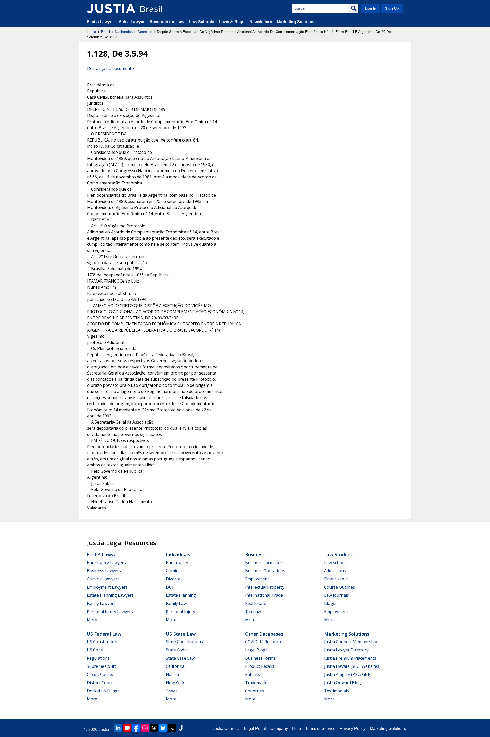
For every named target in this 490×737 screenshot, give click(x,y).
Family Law (176, 603)
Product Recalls (259, 666)
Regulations (98, 658)
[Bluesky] (163, 728)
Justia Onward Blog (342, 682)
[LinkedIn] (118, 728)
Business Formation (264, 562)
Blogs (329, 603)
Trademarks (256, 682)
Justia (91, 32)
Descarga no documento (110, 68)
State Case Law (180, 658)
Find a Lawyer (100, 22)
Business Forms (260, 658)
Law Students (339, 554)
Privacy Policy (352, 728)
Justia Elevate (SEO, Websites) (352, 666)
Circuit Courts (100, 674)
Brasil (105, 32)
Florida (172, 674)
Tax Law (253, 611)
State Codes (177, 650)
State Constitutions (184, 642)
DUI (169, 587)
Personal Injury (180, 611)
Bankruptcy (177, 562)
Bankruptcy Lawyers (106, 562)
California (175, 666)
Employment (257, 579)
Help (296, 728)
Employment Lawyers (107, 587)
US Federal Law (104, 634)
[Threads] (154, 728)
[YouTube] (127, 728)
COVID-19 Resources (265, 642)
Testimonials (336, 691)
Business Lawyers (104, 571)
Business (255, 554)
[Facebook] (136, 728)
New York (175, 682)
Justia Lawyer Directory (346, 650)
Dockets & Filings (103, 691)
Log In (370, 8)
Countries (254, 691)
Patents (252, 674)
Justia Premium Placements (350, 658)
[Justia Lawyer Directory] (181, 728)
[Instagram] (145, 728)
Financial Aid (336, 579)
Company (279, 728)
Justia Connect (226, 728)
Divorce (173, 579)
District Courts (101, 682)
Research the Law (167, 22)
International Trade (264, 595)
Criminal (174, 571)
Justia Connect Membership (350, 642)
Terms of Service (320, 728)
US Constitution (102, 642)
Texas (171, 691)
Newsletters (260, 22)
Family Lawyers (101, 603)
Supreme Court (101, 666)
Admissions (335, 571)
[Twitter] (172, 728)
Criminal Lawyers (103, 579)
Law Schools (201, 22)
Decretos (145, 32)
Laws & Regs (231, 22)
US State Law (181, 634)
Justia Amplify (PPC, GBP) (348, 674)
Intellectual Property (264, 587)
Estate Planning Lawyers (110, 595)
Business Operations (265, 571)
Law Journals (336, 595)
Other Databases (264, 634)
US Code (95, 650)
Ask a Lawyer (132, 22)
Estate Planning (181, 595)
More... (93, 620)
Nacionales (124, 32)
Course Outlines (339, 587)
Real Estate (255, 603)
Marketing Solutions (296, 22)
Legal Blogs (256, 650)
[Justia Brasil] (111, 8)
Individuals (178, 554)
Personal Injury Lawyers (110, 611)
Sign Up (392, 8)
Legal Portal (255, 728)
